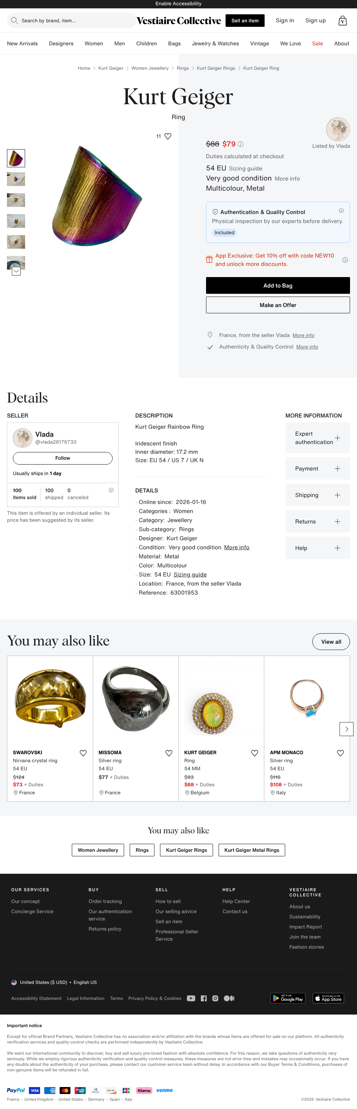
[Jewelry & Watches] (244, 43)
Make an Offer (278, 305)
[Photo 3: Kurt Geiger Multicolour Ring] (16, 200)
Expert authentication (314, 437)
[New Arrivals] (43, 43)
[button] (343, 20)
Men (119, 43)
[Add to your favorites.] (83, 753)
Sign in (285, 20)
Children (146, 43)
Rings (183, 68)
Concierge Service (32, 911)
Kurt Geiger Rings (216, 68)
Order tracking (105, 901)
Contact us (235, 911)
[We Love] (307, 43)
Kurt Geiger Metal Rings (252, 850)
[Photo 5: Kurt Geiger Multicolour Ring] (16, 242)
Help (301, 548)
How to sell (168, 901)
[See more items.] (16, 271)
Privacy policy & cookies (154, 998)
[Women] (109, 43)
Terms (116, 998)
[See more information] (345, 260)
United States (71, 1099)
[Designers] (79, 43)
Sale (317, 43)
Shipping (307, 495)
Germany (96, 1099)
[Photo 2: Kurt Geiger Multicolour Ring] (16, 179)
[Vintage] (275, 43)
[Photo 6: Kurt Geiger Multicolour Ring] (16, 263)
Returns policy (105, 929)
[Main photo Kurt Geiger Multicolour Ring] (16, 158)
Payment (306, 468)
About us (299, 906)
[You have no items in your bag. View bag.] (343, 20)
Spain (114, 1099)
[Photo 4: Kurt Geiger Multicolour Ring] (16, 221)
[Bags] (186, 43)
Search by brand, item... (49, 20)
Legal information (85, 998)
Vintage (259, 43)
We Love (290, 43)
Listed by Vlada (331, 146)
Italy (128, 1099)
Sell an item (245, 20)
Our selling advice (176, 911)
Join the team (305, 937)
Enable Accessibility (178, 3)
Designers (61, 43)
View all (331, 641)
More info (287, 178)
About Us (345, 43)
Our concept (25, 901)
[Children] (162, 43)
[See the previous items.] (16, 149)
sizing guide (245, 168)
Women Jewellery (150, 68)
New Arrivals (22, 43)
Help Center (236, 901)
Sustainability (304, 916)
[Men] (131, 43)
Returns (305, 521)
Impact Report (305, 927)
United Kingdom (39, 1099)
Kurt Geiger (110, 68)
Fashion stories (306, 947)
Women (94, 43)
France (13, 1099)
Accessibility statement (36, 998)
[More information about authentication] (341, 210)
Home (84, 68)
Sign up (315, 20)
